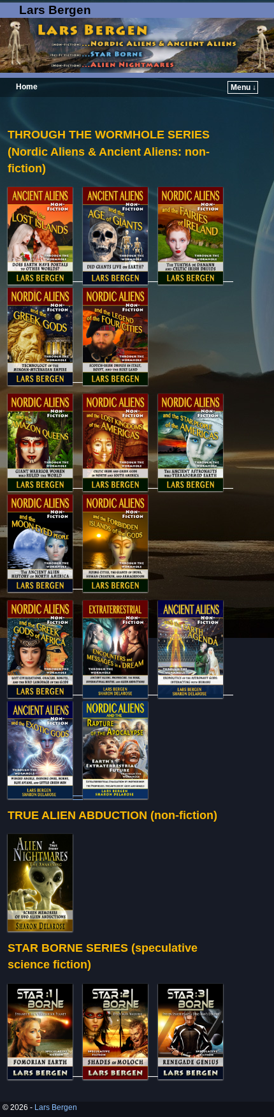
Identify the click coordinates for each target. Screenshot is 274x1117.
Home (27, 86)
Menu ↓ (243, 87)
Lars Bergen (55, 10)
